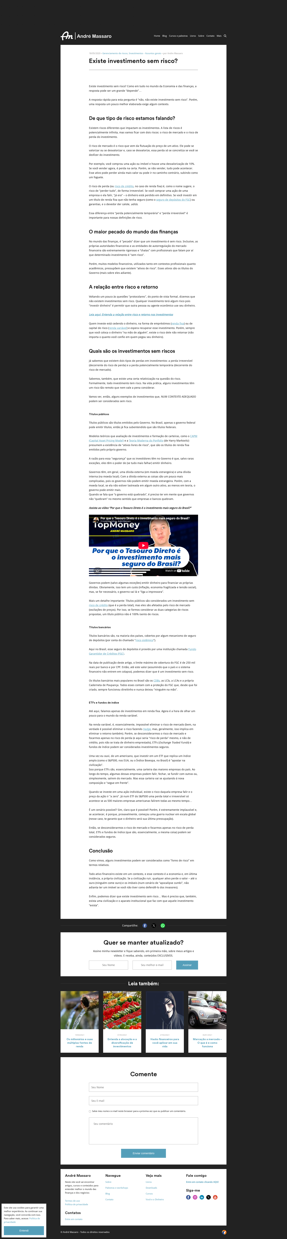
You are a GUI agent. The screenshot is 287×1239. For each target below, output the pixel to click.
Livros (193, 36)
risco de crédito (124, 186)
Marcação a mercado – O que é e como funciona (207, 1043)
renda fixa (177, 323)
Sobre (201, 36)
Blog (164, 36)
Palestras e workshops (116, 1188)
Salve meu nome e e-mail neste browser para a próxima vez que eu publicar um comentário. (139, 1111)
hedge (147, 729)
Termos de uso (72, 1201)
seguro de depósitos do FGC (173, 199)
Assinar (187, 965)
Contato (210, 36)
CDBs (157, 680)
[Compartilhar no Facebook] (145, 925)
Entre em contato (74, 1219)
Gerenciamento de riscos (115, 53)
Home (157, 36)
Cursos (149, 1193)
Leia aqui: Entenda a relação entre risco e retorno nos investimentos (131, 314)
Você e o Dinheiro (155, 1199)
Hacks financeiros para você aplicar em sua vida (165, 1043)
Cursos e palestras (178, 36)
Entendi (24, 1230)
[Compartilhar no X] (154, 925)
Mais (219, 36)
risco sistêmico (144, 640)
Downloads (151, 1188)
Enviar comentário (143, 1153)
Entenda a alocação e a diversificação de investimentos (122, 1043)
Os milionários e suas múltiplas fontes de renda (80, 1043)
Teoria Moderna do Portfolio (146, 440)
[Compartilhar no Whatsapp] (163, 925)
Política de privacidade (76, 1204)
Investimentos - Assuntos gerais (145, 53)
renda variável (118, 328)
